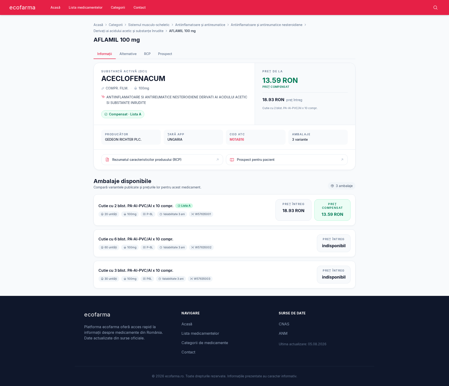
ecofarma (22, 7)
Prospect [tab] (165, 54)
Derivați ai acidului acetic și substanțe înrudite (128, 31)
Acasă (55, 7)
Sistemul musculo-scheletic (149, 25)
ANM (283, 333)
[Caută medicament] (435, 7)
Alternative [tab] (128, 54)
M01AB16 (237, 139)
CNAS (284, 324)
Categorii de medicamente (204, 342)
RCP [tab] (147, 54)
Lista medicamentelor (85, 7)
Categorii (118, 7)
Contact (140, 7)
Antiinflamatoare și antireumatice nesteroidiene (266, 25)
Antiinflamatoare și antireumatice (200, 25)
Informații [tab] (104, 54)
